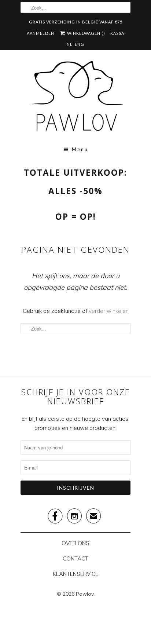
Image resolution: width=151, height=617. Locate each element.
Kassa (117, 33)
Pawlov (84, 594)
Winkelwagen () (85, 33)
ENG (79, 44)
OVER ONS (75, 543)
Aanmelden (40, 33)
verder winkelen (109, 310)
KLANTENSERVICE (75, 573)
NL (70, 44)
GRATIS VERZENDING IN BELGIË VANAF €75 (75, 21)
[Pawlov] (75, 98)
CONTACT (75, 558)
